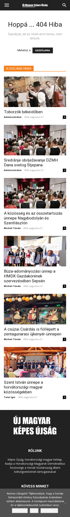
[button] (6, 5)
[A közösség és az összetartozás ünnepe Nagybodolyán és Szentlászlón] (35, 193)
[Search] (64, 5)
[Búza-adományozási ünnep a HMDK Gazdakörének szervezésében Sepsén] (35, 251)
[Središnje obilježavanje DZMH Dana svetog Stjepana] (35, 140)
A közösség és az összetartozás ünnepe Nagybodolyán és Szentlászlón (33, 218)
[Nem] (65, 503)
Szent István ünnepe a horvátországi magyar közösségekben (23, 387)
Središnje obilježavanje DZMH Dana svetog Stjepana (31, 162)
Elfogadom (19, 510)
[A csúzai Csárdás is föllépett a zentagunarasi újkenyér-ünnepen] (35, 309)
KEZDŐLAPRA (42, 50)
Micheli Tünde (12, 228)
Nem (34, 510)
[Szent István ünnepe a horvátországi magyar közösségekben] (35, 362)
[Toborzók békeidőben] (35, 92)
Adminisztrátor (13, 117)
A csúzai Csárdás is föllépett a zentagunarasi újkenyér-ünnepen (32, 331)
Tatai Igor (9, 397)
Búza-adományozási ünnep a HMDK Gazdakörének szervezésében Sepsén (29, 276)
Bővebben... (49, 510)
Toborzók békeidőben (23, 112)
